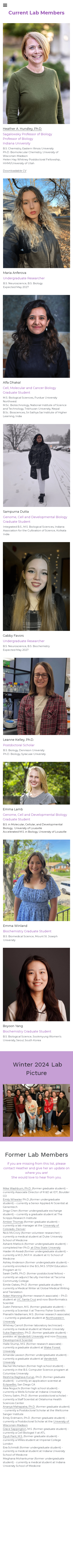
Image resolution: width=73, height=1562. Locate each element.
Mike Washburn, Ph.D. (17, 1188)
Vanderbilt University (30, 1336)
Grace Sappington (14, 1429)
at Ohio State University (45, 1247)
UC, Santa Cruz (26, 1299)
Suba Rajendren (13, 1332)
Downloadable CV (14, 170)
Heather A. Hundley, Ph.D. (22, 129)
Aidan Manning (12, 1295)
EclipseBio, (10, 1384)
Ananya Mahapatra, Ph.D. (19, 1406)
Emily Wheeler (12, 1199)
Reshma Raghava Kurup (18, 1377)
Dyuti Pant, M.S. (13, 1436)
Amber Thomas (13, 1221)
